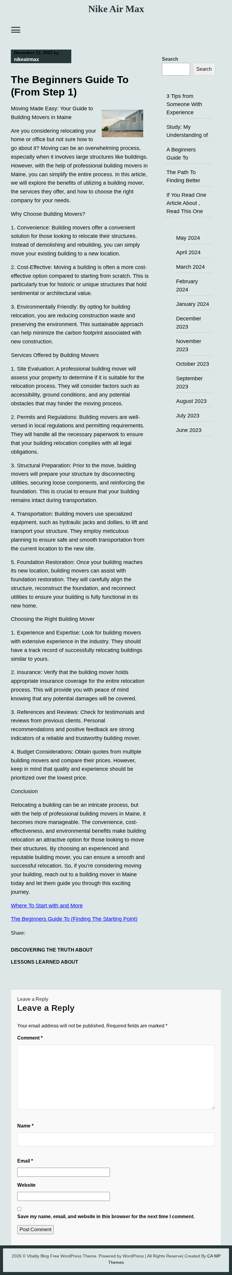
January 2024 (192, 304)
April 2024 (188, 252)
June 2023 (188, 430)
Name (25, 1125)
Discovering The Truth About (52, 949)
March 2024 (190, 267)
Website (26, 1185)
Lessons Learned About (44, 962)
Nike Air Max (116, 8)
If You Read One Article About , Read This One (186, 203)
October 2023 (192, 364)
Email (25, 1160)
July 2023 (187, 416)
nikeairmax (26, 59)
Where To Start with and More (47, 906)
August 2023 (191, 401)
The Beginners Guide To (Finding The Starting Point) (74, 919)
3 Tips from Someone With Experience (184, 104)
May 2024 (188, 238)
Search (170, 59)
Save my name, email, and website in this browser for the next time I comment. (106, 1216)
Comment (30, 1037)
